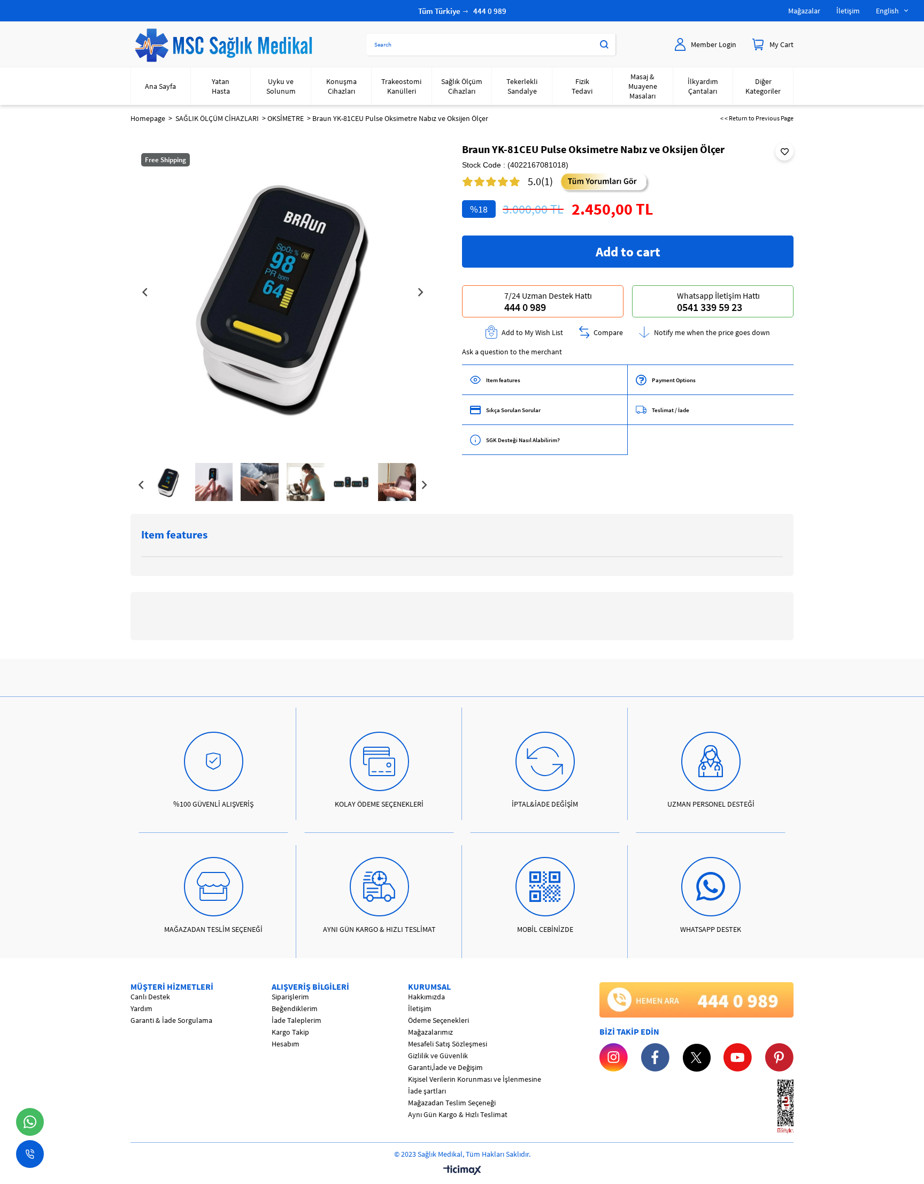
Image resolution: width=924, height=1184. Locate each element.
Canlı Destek (150, 996)
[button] (251, 426)
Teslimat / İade (670, 410)
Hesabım (285, 1044)
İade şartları (427, 1091)
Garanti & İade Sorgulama (171, 1020)
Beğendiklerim (295, 1008)
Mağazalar (804, 11)
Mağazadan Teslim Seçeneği (452, 1102)
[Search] (604, 44)
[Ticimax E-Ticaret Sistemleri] (462, 1170)
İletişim (848, 11)
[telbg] (696, 1000)
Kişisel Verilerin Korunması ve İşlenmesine (474, 1079)
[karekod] (770, 1107)
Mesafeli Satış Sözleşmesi (447, 1044)
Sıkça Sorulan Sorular (513, 410)
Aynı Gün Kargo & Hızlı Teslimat (457, 1114)
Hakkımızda (426, 996)
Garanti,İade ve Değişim (445, 1067)
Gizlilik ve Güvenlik (438, 1055)
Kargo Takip (290, 1032)
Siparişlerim (290, 996)
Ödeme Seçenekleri (438, 1020)
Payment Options (674, 380)
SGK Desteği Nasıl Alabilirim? (523, 440)
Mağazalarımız (430, 1032)
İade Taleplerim (296, 1020)
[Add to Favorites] (784, 151)
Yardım (141, 1008)
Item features (503, 380)
